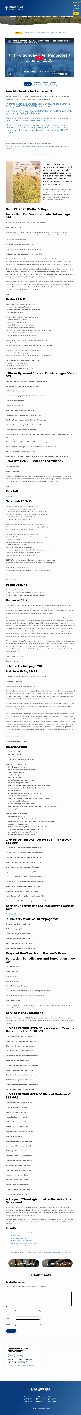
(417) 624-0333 (12, 1365)
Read (46, 84)
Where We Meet (28, 1401)
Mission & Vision (52, 1399)
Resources (76, 5)
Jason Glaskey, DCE (12, 496)
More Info (11, 1355)
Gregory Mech (13, 146)
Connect (38, 1396)
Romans (64, 32)
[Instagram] (39, 1389)
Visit (25, 1396)
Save (54, 84)
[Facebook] (32, 1389)
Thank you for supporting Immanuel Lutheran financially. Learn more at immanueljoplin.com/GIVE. (37, 119)
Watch (28, 84)
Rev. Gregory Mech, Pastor (14, 914)
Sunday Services (28, 1399)
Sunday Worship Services (18, 1238)
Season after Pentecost (42, 32)
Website (8, 1324)
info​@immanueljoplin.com (25, 1365)
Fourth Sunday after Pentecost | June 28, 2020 (56, 1264)
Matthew (58, 32)
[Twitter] (35, 1389)
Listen (37, 84)
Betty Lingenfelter (43, 146)
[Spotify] (46, 1389)
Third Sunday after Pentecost (62, 1252)
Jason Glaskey (26, 146)
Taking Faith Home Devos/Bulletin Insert (23, 1243)
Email (8, 1318)
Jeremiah (53, 32)
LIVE (37, 1399)
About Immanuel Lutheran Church (21, 1233)
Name (8, 1312)
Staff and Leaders (52, 1401)
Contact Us (38, 1403)
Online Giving (39, 1401)
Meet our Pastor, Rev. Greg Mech (21, 1241)
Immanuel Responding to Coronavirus (22, 1246)
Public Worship (44, 1252)
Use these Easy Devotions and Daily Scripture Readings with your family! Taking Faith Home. (39, 112)
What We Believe (15, 1235)
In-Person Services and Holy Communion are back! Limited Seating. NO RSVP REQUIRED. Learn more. (38, 105)
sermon (51, 1252)
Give (76, 13)
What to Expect (28, 1398)
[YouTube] (43, 1389)
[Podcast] (49, 1389)
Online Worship (29, 1252)
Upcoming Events (40, 1398)
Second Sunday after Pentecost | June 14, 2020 (24, 1264)
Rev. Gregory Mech (29, 32)
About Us (50, 1396)
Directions (19, 1355)
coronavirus (21, 1252)
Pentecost (37, 1252)
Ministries (76, 8)
